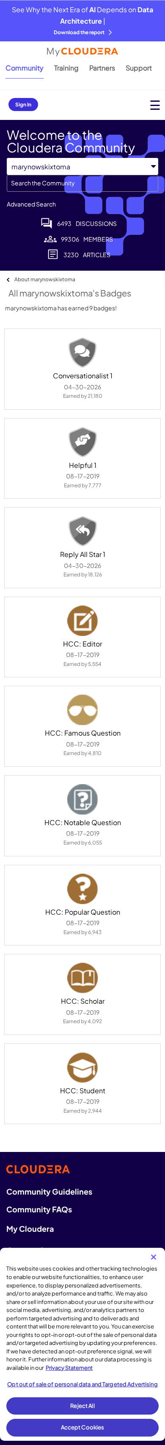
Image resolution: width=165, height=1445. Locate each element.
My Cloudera (30, 1228)
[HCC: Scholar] (82, 978)
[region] (82, 1344)
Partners (102, 67)
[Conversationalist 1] (82, 352)
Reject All (82, 1405)
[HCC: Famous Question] (82, 710)
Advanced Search (31, 204)
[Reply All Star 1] (82, 531)
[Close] (153, 1257)
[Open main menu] (155, 105)
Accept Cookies (82, 1427)
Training (66, 67)
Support (139, 67)
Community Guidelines (49, 1191)
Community (25, 67)
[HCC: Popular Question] (82, 889)
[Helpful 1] (82, 442)
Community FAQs (39, 1209)
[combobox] (82, 183)
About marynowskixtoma (44, 279)
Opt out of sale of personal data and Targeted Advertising (82, 1384)
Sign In (23, 104)
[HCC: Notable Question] (82, 799)
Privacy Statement (69, 1367)
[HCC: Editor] (82, 621)
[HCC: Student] (82, 1067)
